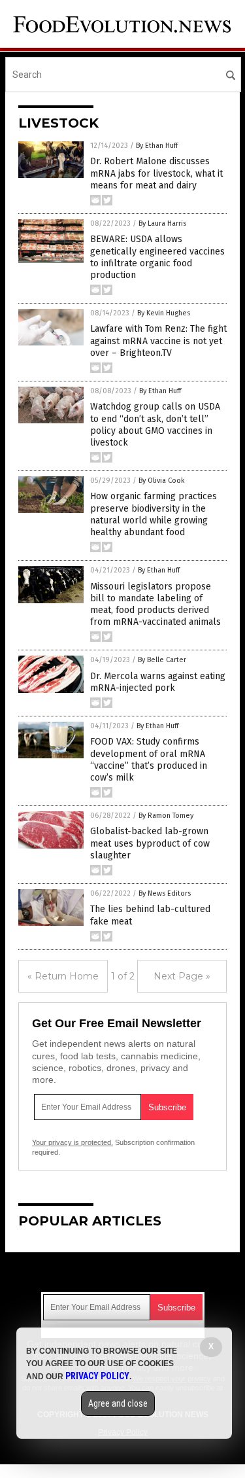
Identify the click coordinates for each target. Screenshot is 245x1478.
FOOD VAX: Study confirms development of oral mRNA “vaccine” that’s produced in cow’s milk (148, 759)
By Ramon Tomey (166, 815)
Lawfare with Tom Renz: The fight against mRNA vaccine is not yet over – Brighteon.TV (158, 340)
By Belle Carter (162, 660)
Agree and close (118, 1403)
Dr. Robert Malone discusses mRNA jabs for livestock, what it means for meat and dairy (156, 173)
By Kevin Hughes (163, 313)
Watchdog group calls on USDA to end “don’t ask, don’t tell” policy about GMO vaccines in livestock (155, 424)
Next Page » (182, 976)
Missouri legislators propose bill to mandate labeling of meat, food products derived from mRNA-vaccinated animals (155, 604)
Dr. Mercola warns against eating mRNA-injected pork (157, 682)
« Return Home (63, 976)
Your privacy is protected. (72, 1142)
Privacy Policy (97, 1376)
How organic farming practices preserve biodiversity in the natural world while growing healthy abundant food (153, 514)
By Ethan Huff (157, 145)
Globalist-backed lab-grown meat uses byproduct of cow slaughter (150, 843)
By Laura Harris (162, 223)
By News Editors (165, 893)
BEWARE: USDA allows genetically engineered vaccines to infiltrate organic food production (157, 257)
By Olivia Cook (162, 480)
